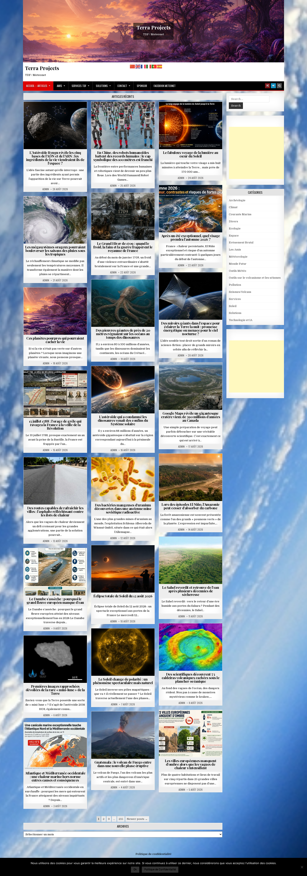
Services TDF (79, 86)
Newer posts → (137, 819)
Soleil (192, 112)
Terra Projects (154, 27)
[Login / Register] (273, 85)
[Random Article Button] (267, 85)
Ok (135, 869)
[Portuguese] (154, 66)
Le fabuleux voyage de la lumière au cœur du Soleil (190, 154)
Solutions (102, 86)
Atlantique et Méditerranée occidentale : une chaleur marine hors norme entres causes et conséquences (55, 776)
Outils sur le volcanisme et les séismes (255, 277)
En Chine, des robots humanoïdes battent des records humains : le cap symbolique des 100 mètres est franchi (122, 156)
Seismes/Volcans (192, 633)
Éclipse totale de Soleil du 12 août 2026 (122, 596)
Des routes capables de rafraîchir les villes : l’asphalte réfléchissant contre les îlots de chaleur (55, 511)
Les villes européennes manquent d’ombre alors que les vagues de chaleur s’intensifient (190, 764)
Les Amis (235, 249)
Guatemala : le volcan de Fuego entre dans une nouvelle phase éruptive (122, 764)
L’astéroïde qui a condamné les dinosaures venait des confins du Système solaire (123, 420)
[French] (143, 66)
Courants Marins (240, 214)
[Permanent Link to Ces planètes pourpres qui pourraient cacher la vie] (55, 311)
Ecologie (199, 547)
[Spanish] (159, 66)
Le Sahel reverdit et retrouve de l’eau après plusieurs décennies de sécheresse (190, 591)
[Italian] (149, 66)
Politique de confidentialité (153, 854)
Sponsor (142, 86)
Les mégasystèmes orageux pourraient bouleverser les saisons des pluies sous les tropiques (55, 250)
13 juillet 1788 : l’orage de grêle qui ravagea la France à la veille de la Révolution (55, 424)
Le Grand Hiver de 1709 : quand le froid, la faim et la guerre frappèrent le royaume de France (122, 247)
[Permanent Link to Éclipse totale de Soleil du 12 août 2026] (123, 569)
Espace (57, 112)
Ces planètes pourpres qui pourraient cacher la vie (55, 340)
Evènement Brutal (113, 203)
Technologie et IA (124, 112)
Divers (136, 289)
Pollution (189, 282)
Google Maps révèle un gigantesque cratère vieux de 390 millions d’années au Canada (190, 417)
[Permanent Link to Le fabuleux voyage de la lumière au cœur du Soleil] (190, 125)
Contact (122, 86)
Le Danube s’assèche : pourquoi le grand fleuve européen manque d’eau (55, 601)
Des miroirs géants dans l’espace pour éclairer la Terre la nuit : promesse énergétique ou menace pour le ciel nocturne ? (190, 328)
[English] (138, 66)
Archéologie (117, 289)
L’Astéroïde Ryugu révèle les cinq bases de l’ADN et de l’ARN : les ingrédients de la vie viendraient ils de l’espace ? (55, 157)
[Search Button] (279, 85)
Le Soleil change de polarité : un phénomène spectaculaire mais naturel (123, 681)
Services (235, 299)
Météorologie (192, 195)
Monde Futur (237, 263)
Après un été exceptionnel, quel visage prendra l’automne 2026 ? (190, 237)
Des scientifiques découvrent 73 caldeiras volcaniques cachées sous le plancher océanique (190, 677)
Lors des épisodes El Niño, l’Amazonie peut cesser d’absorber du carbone (190, 506)
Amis (59, 86)
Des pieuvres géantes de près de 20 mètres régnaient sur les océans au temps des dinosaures (123, 334)
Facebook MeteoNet (165, 86)
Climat (183, 464)
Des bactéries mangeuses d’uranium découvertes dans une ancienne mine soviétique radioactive (122, 508)
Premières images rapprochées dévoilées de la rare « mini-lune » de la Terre (55, 690)
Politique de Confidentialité (160, 869)
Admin (45, 189)
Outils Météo (237, 270)
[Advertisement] (260, 153)
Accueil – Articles (36, 86)
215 (121, 819)
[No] (302, 867)
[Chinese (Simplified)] (132, 66)
